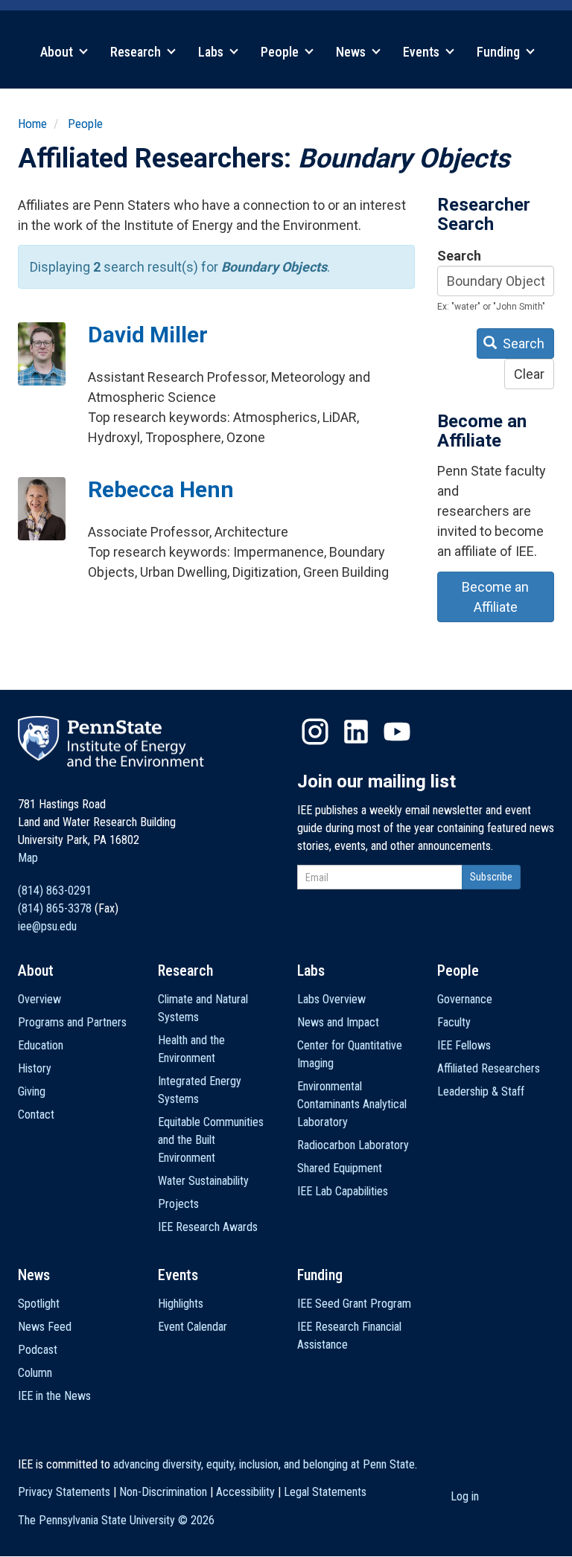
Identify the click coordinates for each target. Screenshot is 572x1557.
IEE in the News (54, 1396)
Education (40, 1045)
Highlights (180, 1304)
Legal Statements (325, 1492)
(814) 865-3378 (55, 908)
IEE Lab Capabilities (342, 1191)
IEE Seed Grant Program (354, 1304)
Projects (178, 1204)
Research (137, 52)
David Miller (148, 335)
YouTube (397, 731)
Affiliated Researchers (488, 1068)
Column (35, 1373)
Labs (212, 52)
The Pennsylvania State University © (116, 1520)
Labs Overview (331, 999)
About (58, 52)
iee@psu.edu (47, 926)
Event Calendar (192, 1327)
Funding (500, 52)
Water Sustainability (203, 1181)
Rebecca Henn (161, 489)
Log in (465, 1496)
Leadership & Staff (480, 1091)
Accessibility (245, 1492)
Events (422, 52)
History (34, 1068)
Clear (529, 374)
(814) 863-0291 (55, 890)
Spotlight (39, 1304)
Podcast (37, 1350)
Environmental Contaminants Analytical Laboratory (352, 1104)
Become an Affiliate (495, 597)
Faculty (454, 1022)
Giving (31, 1091)
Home (32, 123)
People (281, 52)
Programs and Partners (72, 1022)
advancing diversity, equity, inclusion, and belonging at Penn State (264, 1464)
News (352, 52)
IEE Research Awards (208, 1227)
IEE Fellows (464, 1045)
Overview (39, 999)
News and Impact (338, 1022)
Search (459, 255)
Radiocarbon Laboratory (353, 1145)
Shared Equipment (339, 1168)
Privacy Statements (64, 1492)
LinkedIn (356, 731)
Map (28, 858)
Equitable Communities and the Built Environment (211, 1140)
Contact (36, 1114)
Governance (464, 999)
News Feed (45, 1327)
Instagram (315, 731)
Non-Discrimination (163, 1492)
